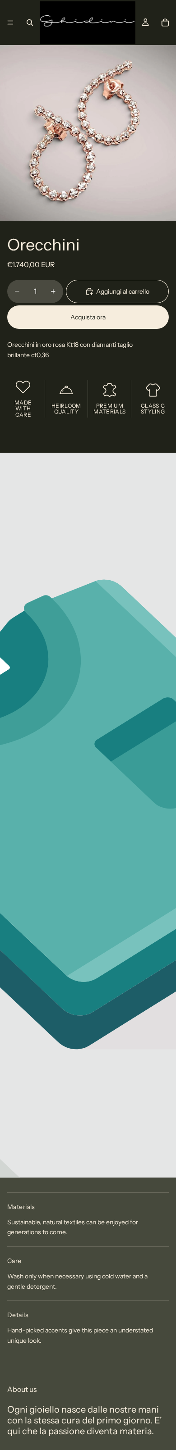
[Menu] (10, 22)
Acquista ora (88, 317)
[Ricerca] (30, 22)
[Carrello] (165, 22)
